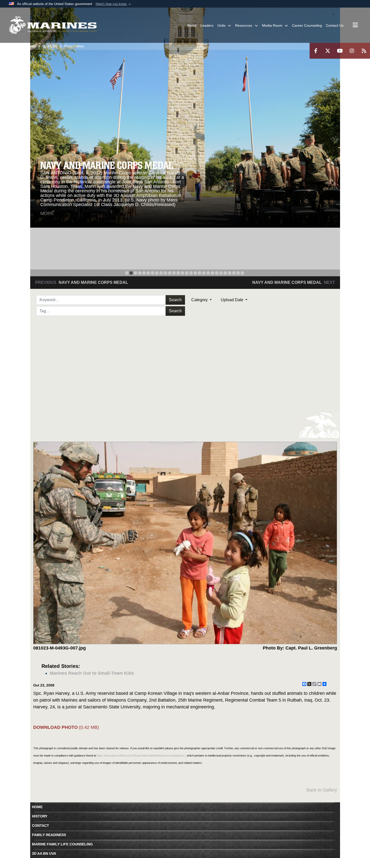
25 (229, 273)
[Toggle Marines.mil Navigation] (355, 25)
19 (204, 273)
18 (199, 273)
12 (174, 273)
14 (182, 273)
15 (187, 273)
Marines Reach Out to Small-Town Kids (92, 673)
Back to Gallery (321, 790)
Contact (40, 825)
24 (225, 273)
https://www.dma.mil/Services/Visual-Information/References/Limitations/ (140, 755)
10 (165, 273)
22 (216, 273)
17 (195, 273)
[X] (328, 51)
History (39, 816)
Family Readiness (49, 835)
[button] (114, 4)
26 (234, 273)
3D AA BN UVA (44, 853)
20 (208, 273)
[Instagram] (352, 51)
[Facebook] (316, 51)
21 (212, 273)
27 (238, 273)
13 (178, 273)
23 (221, 273)
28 (242, 273)
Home (37, 807)
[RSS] (364, 51)
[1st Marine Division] (53, 25)
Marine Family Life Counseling (62, 844)
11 (169, 273)
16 (191, 273)
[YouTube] (340, 51)
